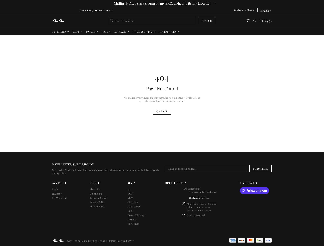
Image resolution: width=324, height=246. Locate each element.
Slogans (131, 219)
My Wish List (59, 197)
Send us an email (66, 10)
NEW (130, 197)
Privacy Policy (97, 202)
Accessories (133, 206)
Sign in (251, 10)
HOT (130, 193)
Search (207, 20)
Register (238, 10)
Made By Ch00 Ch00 (58, 20)
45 (128, 189)
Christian (132, 202)
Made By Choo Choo (93, 240)
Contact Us (96, 193)
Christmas (133, 223)
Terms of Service (99, 197)
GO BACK (162, 111)
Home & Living (135, 215)
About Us (95, 189)
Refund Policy (97, 206)
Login (55, 189)
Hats (129, 210)
